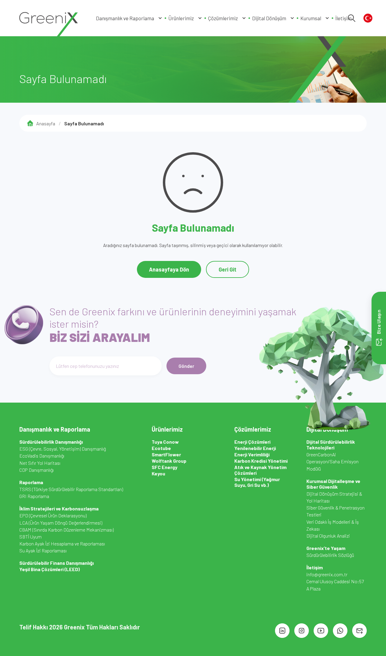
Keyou (158, 473)
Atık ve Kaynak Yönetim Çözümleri (260, 470)
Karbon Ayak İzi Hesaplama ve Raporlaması (62, 543)
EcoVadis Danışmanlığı (41, 455)
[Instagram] (301, 630)
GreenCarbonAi (321, 454)
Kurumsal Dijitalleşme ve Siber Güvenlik (333, 484)
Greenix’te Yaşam (325, 548)
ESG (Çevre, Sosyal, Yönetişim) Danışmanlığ (62, 449)
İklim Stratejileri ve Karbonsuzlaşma (59, 508)
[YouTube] (321, 630)
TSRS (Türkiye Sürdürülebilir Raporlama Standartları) (71, 489)
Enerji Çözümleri (252, 442)
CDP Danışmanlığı (36, 470)
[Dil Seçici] (368, 18)
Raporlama (31, 482)
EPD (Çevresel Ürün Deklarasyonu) (53, 515)
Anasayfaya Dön (169, 269)
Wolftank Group (169, 461)
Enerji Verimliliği (252, 454)
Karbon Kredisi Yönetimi (261, 461)
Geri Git (227, 269)
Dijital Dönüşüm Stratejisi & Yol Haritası (334, 497)
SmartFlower (166, 454)
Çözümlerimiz (223, 18)
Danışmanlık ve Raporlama (125, 18)
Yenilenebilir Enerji (255, 448)
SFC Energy (164, 467)
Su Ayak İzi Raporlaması (43, 550)
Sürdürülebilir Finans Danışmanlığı (56, 563)
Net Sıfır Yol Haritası (39, 463)
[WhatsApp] (340, 630)
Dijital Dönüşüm (269, 18)
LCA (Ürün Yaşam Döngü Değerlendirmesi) (60, 523)
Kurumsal (310, 18)
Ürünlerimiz (181, 18)
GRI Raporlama (34, 496)
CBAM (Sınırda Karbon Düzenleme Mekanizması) (66, 529)
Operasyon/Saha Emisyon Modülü (332, 464)
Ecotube (161, 448)
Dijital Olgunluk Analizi (328, 536)
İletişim (343, 18)
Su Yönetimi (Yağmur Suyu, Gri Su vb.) (257, 482)
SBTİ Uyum (30, 536)
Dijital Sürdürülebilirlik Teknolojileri (330, 444)
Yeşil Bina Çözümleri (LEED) (49, 569)
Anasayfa (45, 123)
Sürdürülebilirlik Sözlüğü (330, 555)
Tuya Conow (165, 442)
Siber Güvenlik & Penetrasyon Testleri (335, 511)
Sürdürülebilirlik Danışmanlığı (51, 442)
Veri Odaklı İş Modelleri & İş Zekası (332, 525)
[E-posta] (359, 630)
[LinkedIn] (282, 630)
